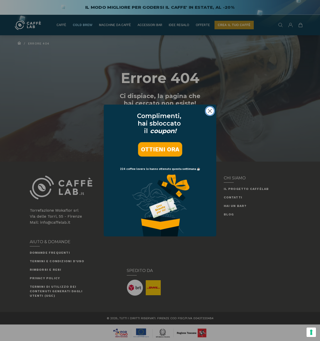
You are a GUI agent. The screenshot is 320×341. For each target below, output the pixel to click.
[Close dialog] (210, 111)
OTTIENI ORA (160, 149)
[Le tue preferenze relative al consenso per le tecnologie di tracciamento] (311, 332)
